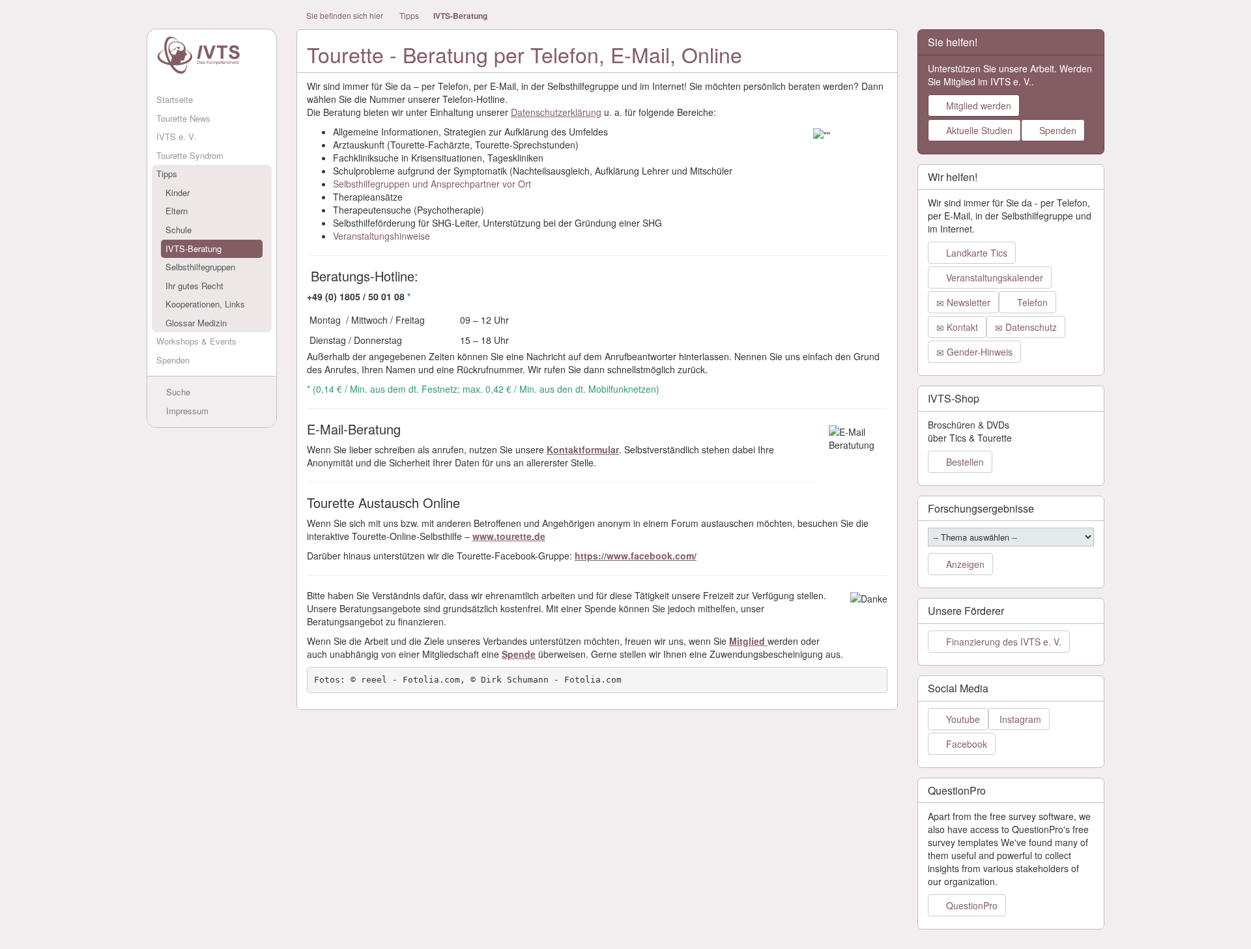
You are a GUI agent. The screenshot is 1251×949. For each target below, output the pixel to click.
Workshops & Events (196, 341)
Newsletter (967, 302)
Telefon (1031, 302)
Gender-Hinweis (978, 351)
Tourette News (183, 118)
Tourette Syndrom (189, 155)
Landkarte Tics (975, 252)
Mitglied (748, 640)
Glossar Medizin (196, 323)
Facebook (965, 743)
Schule (178, 229)
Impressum (186, 410)
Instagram (1019, 719)
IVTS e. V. (176, 136)
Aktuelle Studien (978, 130)
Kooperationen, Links (205, 304)
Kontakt (961, 326)
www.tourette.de (508, 536)
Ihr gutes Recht (194, 285)
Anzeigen (964, 564)
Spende (519, 653)
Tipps (166, 173)
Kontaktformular (583, 449)
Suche (177, 392)
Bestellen (963, 461)
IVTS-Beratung (193, 248)
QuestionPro (970, 905)
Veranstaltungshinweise (381, 235)
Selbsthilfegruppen (200, 267)
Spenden (173, 360)
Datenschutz (1030, 326)
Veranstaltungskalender (993, 277)
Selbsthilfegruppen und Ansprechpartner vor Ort (432, 183)
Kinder (177, 192)
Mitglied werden (977, 105)
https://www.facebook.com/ (636, 555)
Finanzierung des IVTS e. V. (1002, 641)
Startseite (174, 99)
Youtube (961, 719)
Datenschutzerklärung (556, 112)
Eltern (176, 211)
